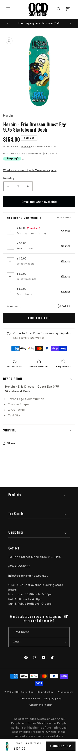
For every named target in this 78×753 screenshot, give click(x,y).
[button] (8, 9)
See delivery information (29, 338)
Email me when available (39, 202)
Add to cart (39, 318)
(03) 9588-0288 (19, 566)
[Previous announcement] (7, 23)
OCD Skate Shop (24, 692)
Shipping (26, 146)
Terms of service (30, 698)
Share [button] (11, 443)
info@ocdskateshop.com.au (28, 575)
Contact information (41, 704)
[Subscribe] (64, 642)
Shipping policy (53, 698)
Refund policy (45, 692)
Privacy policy (65, 692)
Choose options (61, 746)
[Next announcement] (70, 23)
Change (65, 230)
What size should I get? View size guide (29, 170)
